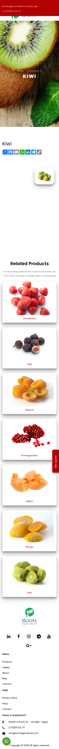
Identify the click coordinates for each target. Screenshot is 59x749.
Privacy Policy (9, 697)
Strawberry (29, 318)
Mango (29, 546)
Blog (4, 678)
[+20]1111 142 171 (13, 11)
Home (20, 71)
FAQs (5, 703)
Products (7, 661)
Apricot (29, 409)
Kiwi (29, 592)
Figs (29, 364)
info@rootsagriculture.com (21, 6)
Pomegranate (29, 455)
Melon (29, 501)
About (5, 673)
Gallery (6, 667)
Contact (7, 683)
